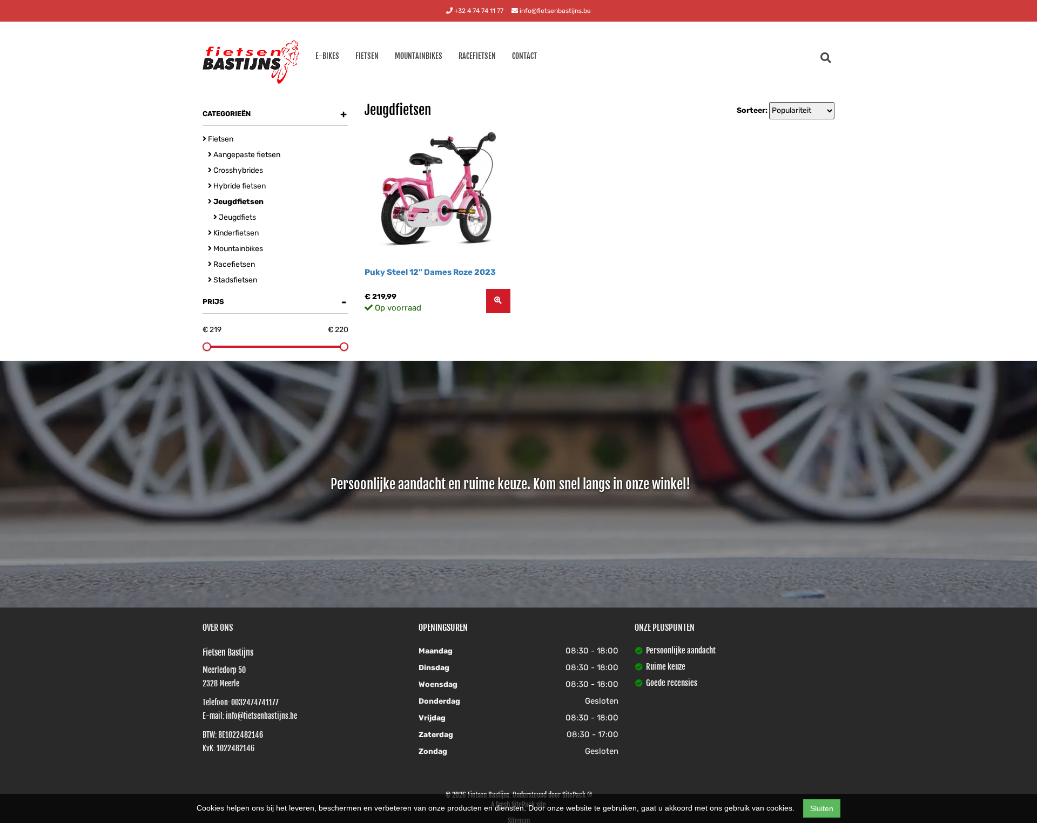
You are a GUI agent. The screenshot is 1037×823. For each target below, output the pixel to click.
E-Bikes (327, 55)
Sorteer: (752, 110)
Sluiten (821, 808)
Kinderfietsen (235, 233)
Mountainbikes (418, 55)
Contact (524, 55)
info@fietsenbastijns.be (554, 11)
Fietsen (367, 55)
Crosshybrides (237, 170)
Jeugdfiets (236, 217)
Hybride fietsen (239, 186)
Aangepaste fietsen (246, 154)
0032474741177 (255, 702)
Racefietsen (477, 55)
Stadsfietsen (234, 280)
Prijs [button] (275, 301)
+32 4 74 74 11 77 (478, 11)
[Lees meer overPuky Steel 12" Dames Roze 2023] (498, 301)
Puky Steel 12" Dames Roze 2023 (430, 272)
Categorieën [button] (275, 113)
